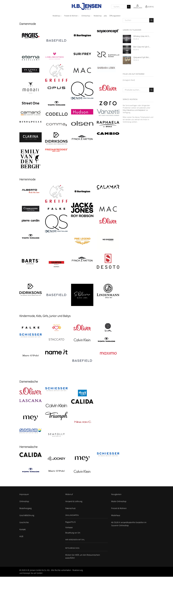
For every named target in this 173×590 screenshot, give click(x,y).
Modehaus (56, 16)
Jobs (105, 16)
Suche (151, 90)
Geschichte (24, 522)
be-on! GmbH (36, 573)
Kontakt (22, 529)
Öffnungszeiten (115, 16)
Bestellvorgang (25, 508)
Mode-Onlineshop (118, 501)
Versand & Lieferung (73, 501)
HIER (77, 555)
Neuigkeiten (116, 494)
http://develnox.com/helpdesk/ (134, 110)
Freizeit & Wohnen (71, 16)
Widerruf (69, 494)
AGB (21, 536)
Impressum (24, 494)
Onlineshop (85, 16)
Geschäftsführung (26, 515)
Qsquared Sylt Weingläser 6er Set (142, 57)
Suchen (151, 20)
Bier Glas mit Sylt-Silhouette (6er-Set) (142, 46)
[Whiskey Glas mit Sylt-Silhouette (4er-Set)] (127, 39)
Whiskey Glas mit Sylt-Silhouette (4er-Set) (142, 36)
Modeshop (98, 16)
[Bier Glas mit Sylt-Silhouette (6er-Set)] (127, 49)
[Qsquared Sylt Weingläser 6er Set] (127, 60)
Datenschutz (70, 508)
